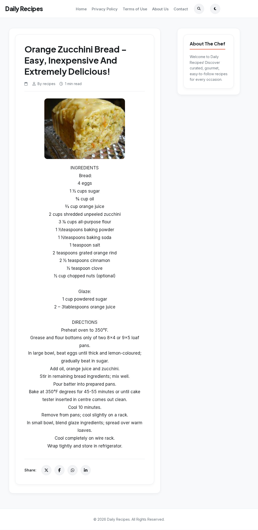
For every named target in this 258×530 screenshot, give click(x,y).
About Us (160, 9)
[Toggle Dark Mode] (215, 9)
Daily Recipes (24, 8)
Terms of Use (135, 9)
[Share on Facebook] (59, 470)
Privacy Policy (105, 9)
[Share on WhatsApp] (73, 470)
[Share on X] (46, 470)
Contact (181, 9)
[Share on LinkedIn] (86, 470)
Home (81, 9)
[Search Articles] (199, 9)
